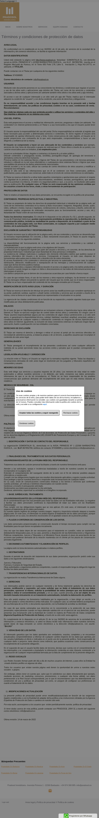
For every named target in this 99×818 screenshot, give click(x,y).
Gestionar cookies (26, 423)
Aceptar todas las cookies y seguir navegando (38, 413)
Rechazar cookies (70, 413)
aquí (45, 404)
